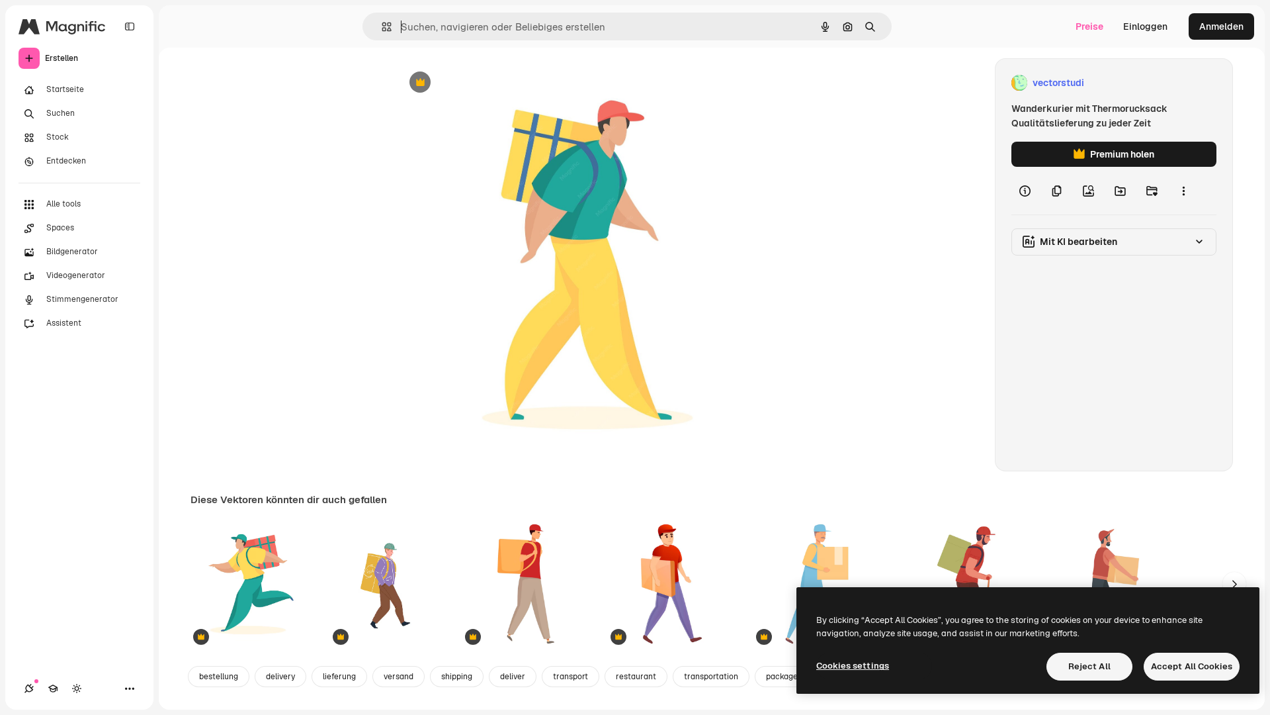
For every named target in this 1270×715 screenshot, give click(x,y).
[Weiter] (1234, 584)
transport (570, 676)
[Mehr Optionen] (1183, 190)
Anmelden (1221, 26)
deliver (512, 676)
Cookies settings (852, 665)
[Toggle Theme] (76, 688)
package (782, 676)
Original (480, 83)
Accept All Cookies (1191, 666)
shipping (456, 676)
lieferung (339, 676)
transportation (711, 676)
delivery (280, 676)
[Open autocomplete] (381, 27)
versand (398, 676)
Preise (1089, 26)
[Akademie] (53, 688)
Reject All (1089, 666)
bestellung (218, 676)
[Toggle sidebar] (129, 26)
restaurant (636, 676)
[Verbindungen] (29, 688)
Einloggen (1145, 26)
